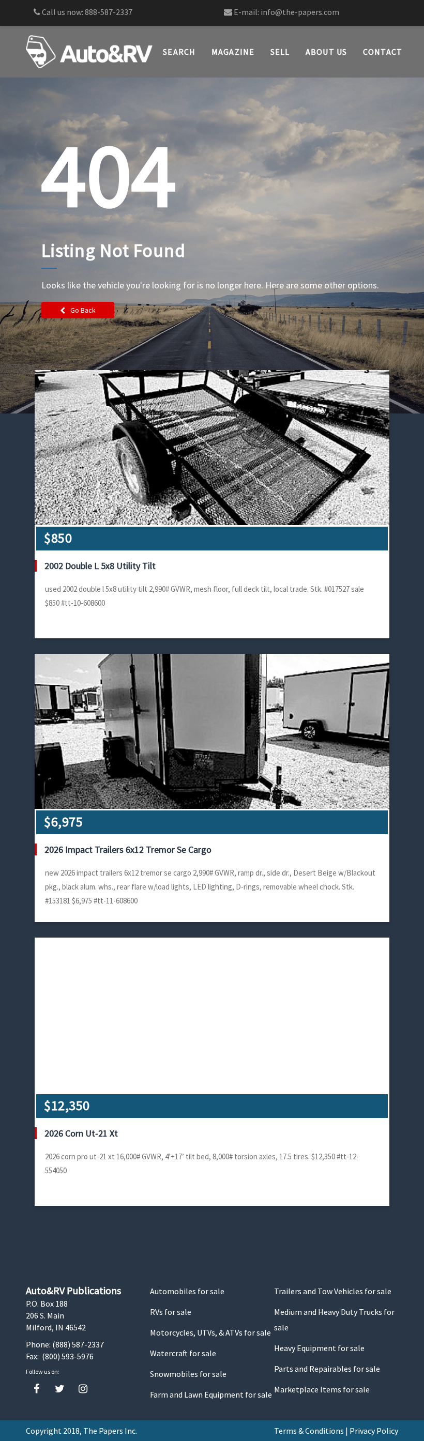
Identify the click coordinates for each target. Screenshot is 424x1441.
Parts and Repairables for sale (327, 1368)
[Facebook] (36, 1389)
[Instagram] (83, 1389)
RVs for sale (170, 1312)
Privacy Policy (374, 1430)
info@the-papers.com (300, 12)
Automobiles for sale (187, 1291)
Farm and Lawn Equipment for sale (211, 1394)
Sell (280, 52)
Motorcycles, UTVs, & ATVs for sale (210, 1332)
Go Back (83, 310)
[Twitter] (59, 1389)
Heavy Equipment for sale (319, 1348)
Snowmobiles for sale (188, 1374)
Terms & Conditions (309, 1430)
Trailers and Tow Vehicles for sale (332, 1291)
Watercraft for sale (183, 1353)
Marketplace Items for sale (322, 1389)
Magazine (233, 52)
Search (179, 52)
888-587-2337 (108, 12)
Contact (383, 52)
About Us (326, 52)
